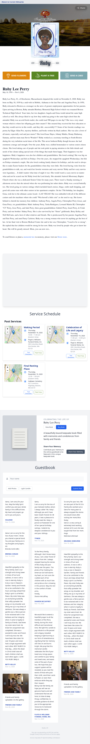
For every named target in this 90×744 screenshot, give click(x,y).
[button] (13, 332)
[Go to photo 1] (15, 691)
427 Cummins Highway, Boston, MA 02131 (34, 385)
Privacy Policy (39, 734)
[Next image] (26, 683)
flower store (62, 236)
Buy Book (61, 427)
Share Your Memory (75, 452)
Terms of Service (51, 734)
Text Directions (28, 353)
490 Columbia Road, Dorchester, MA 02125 (35, 346)
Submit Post (77, 488)
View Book (49, 427)
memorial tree (29, 236)
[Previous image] (5, 683)
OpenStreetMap (47, 738)
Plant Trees (38, 353)
